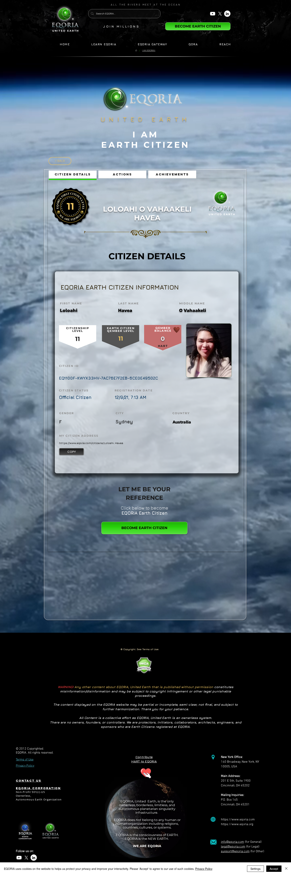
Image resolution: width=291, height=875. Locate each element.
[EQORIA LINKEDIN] (227, 13)
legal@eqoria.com (233, 847)
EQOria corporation (38, 788)
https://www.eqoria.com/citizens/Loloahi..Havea (91, 443)
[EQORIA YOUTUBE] (212, 13)
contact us (28, 780)
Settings (255, 869)
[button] (146, 4)
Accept (274, 869)
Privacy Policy (203, 869)
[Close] (286, 869)
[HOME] (136, 50)
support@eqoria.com (235, 851)
